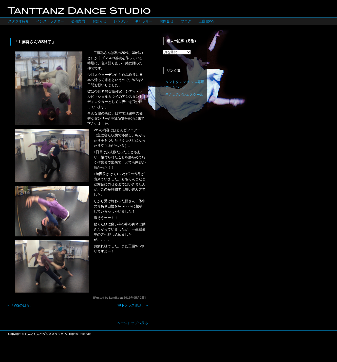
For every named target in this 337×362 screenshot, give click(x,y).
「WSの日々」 (21, 305)
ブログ (186, 21)
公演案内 (78, 21)
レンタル (121, 21)
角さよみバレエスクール (184, 95)
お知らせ (99, 21)
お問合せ (166, 21)
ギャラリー (143, 21)
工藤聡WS (206, 21)
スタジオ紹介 (18, 21)
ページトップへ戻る (132, 323)
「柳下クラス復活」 (129, 305)
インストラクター (50, 21)
